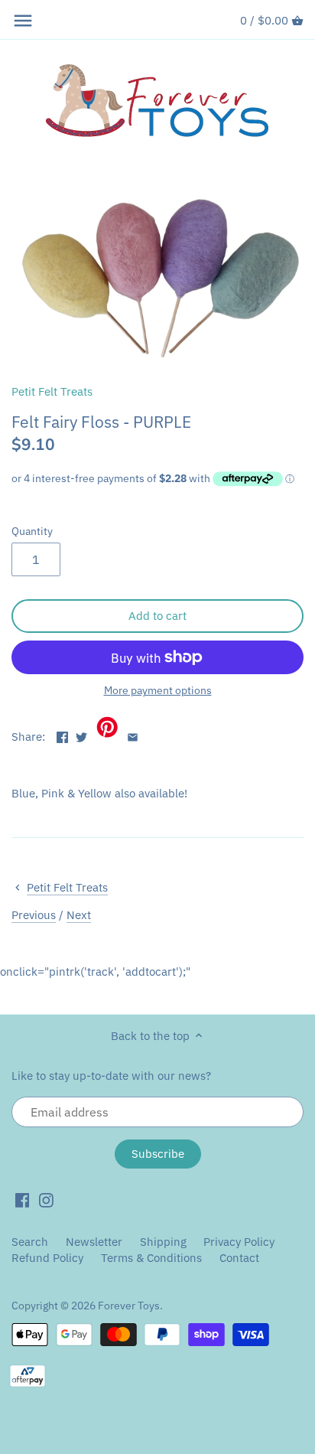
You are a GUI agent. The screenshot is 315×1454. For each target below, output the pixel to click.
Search (29, 1241)
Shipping (163, 1241)
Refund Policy (47, 1257)
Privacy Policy (238, 1241)
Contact (239, 1257)
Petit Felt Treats (52, 391)
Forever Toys (129, 1305)
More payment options (158, 690)
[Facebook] (22, 1199)
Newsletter (95, 1241)
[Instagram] (46, 1199)
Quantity (32, 531)
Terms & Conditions (151, 1257)
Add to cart (157, 615)
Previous (33, 915)
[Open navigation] (22, 20)
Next (79, 915)
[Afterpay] (27, 1375)
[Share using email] (132, 735)
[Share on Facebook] (62, 735)
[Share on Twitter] (81, 735)
